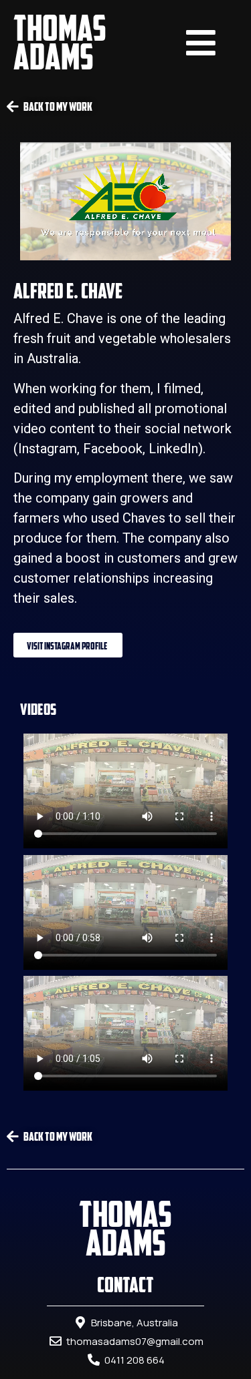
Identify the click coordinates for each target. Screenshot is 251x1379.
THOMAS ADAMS (59, 42)
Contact (125, 1285)
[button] (67, 645)
